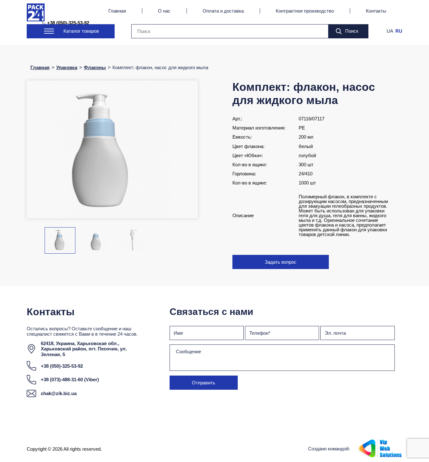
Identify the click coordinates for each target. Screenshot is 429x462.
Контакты (376, 11)
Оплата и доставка (223, 11)
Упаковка (66, 67)
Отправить (203, 382)
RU (398, 31)
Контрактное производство (305, 11)
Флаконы (95, 67)
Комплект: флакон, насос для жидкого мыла (160, 67)
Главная (117, 11)
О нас (164, 11)
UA (390, 31)
